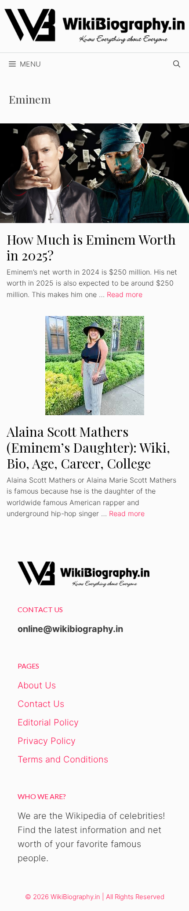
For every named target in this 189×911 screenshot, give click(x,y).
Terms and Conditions (63, 759)
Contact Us (41, 704)
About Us (37, 685)
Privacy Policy (47, 741)
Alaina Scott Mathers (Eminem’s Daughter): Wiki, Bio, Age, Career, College (88, 447)
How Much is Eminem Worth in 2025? (91, 247)
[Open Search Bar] (176, 64)
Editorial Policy (48, 722)
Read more (124, 294)
